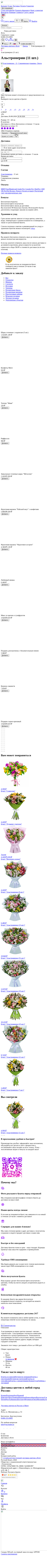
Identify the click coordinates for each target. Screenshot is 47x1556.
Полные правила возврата (11, 253)
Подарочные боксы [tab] (13, 290)
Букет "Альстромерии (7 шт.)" (12, 1089)
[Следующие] (3, 93)
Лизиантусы (33, 1381)
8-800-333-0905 (7, 1418)
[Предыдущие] (2, 751)
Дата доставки (6, 150)
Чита (10, 1397)
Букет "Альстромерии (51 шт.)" (13, 957)
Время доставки (7, 156)
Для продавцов (7, 8)
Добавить (5, 337)
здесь (33, 228)
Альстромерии (6, 174)
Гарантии (30, 6)
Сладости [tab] (9, 284)
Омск (35, 1399)
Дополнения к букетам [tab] (14, 300)
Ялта (6, 44)
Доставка (16, 6)
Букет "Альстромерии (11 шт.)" (13, 1132)
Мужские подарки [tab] (12, 296)
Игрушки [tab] (9, 286)
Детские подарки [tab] (12, 298)
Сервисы (19, 12)
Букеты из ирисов (8, 1377)
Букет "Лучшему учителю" (11, 823)
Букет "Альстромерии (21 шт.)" (13, 1056)
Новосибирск (31, 1397)
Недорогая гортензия (18, 1379)
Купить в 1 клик (7, 136)
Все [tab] (6, 278)
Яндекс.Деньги (15, 191)
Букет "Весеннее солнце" (11, 857)
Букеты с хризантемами (19, 1381)
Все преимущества (8, 1326)
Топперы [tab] (8, 288)
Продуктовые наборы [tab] (13, 294)
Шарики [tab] (8, 282)
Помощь (12, 12)
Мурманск (29, 1399)
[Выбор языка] (3, 14)
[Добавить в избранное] (16, 136)
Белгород (21, 1399)
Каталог (4, 6)
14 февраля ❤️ (11, 1359)
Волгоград (40, 1397)
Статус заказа (28, 12)
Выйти (34, 21)
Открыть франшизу (22, 10)
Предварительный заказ (18, 133)
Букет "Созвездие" (8, 790)
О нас (10, 6)
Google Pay (29, 189)
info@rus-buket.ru (7, 1424)
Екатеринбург (11, 1395)
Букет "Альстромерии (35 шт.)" (13, 990)
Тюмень (15, 1397)
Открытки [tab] (9, 280)
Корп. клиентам (36, 10)
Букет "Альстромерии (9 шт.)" (12, 891)
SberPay (37, 189)
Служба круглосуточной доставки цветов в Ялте (22, 1458)
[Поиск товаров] (3, 39)
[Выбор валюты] (2, 17)
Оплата (23, 6)
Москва (40, 1399)
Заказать (5, 133)
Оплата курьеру (28, 191)
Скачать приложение (9, 1554)
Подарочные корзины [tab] (13, 292)
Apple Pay (21, 189)
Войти (25, 21)
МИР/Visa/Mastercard (9, 189)
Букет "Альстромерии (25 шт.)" (13, 1023)
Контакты (5, 12)
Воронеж (22, 1397)
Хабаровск (13, 1399)
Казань (3, 1395)
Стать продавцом (7, 10)
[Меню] (16, 40)
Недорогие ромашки (23, 1377)
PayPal (6, 191)
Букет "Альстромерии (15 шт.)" (13, 924)
